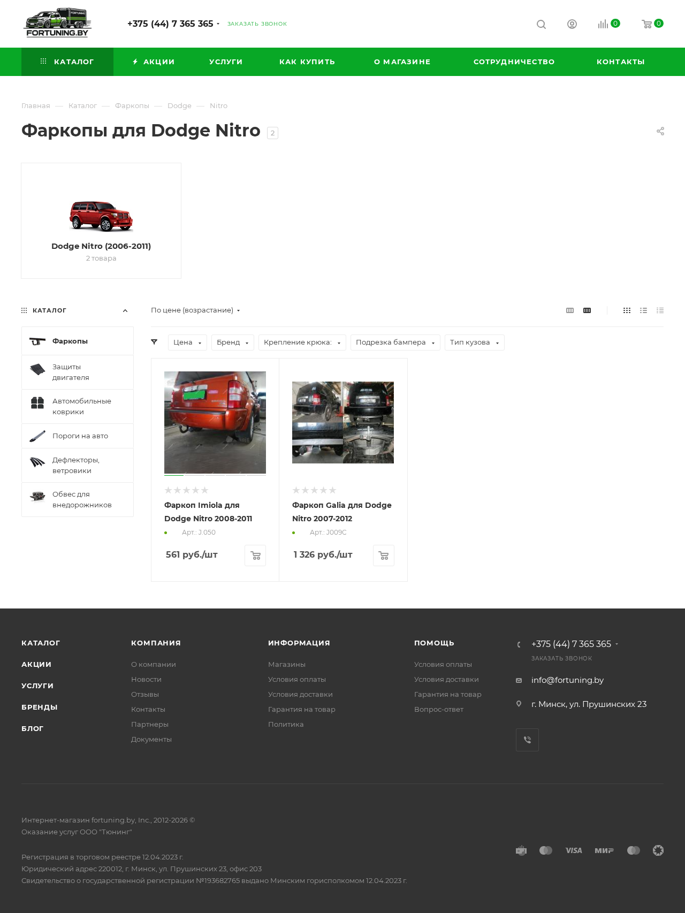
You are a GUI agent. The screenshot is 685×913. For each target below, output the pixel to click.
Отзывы (145, 694)
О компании (153, 664)
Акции (36, 664)
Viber (527, 739)
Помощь (434, 642)
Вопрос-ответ (438, 709)
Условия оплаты (297, 679)
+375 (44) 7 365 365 (170, 24)
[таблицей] (660, 310)
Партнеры (150, 724)
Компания (156, 642)
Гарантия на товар (302, 709)
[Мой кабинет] (572, 25)
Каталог (40, 642)
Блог (32, 728)
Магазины (287, 664)
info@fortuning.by (567, 680)
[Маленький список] (569, 310)
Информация (299, 642)
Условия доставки (300, 694)
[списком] (643, 310)
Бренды (39, 707)
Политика (286, 724)
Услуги (37, 685)
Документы (151, 739)
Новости (146, 679)
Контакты (148, 709)
